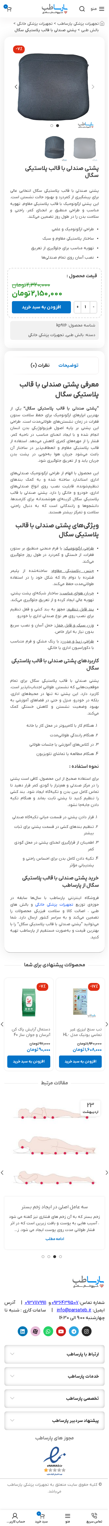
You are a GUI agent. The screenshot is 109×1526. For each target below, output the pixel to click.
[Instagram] (87, 1331)
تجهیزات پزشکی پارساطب (78, 24)
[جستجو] (82, 9)
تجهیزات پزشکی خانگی (35, 24)
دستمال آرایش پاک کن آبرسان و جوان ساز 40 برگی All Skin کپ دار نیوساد (31, 1038)
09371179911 (35, 1303)
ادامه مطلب (54, 1239)
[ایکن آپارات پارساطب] (35, 1331)
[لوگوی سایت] (54, 8)
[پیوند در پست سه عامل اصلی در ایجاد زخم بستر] (54, 1146)
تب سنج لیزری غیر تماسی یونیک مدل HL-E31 (82, 1035)
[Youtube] (61, 1331)
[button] (93, 87)
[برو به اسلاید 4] (43, 1256)
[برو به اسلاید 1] (57, 125)
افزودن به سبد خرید (41, 307)
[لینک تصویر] (54, 1461)
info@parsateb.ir (74, 1310)
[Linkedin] (23, 1331)
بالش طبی (90, 30)
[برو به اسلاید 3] (48, 1256)
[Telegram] (74, 1331)
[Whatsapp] (48, 1331)
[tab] (68, 365)
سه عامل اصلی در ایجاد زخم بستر (55, 1207)
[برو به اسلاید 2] (51, 125)
